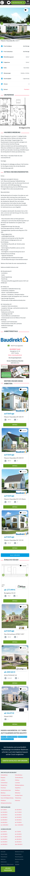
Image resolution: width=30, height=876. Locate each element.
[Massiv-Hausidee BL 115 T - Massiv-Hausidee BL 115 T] (15, 23)
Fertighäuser (5, 807)
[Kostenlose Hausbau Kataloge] (15, 371)
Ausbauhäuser (6, 829)
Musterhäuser (4, 856)
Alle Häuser (15, 555)
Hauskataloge (18, 2)
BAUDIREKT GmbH (15, 349)
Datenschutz (4, 861)
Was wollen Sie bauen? (8, 772)
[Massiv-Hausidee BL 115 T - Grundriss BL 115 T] (15, 113)
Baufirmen (3, 859)
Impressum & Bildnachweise (7, 864)
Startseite (3, 851)
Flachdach (26, 89)
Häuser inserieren (8, 869)
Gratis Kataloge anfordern (15, 761)
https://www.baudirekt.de (15, 355)
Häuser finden (4, 854)
